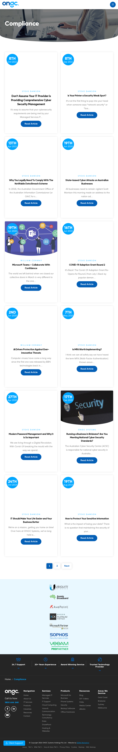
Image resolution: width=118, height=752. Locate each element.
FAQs (81, 702)
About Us (27, 699)
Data (44, 721)
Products (27, 705)
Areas (24, 747)
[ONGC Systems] (10, 4)
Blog (81, 695)
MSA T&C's (38, 747)
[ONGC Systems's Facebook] (7, 708)
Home (26, 695)
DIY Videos (84, 699)
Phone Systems (67, 701)
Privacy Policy (65, 747)
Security (64, 705)
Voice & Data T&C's (51, 747)
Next (66, 566)
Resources (28, 712)
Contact (27, 716)
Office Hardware (68, 712)
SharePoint (46, 724)
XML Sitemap (91, 747)
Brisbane (101, 701)
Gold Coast (102, 697)
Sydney (101, 704)
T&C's (30, 747)
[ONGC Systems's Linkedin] (13, 708)
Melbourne (102, 708)
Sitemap (81, 747)
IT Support (46, 701)
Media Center (85, 705)
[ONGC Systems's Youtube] (7, 715)
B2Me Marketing (83, 743)
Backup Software (68, 708)
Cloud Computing (49, 705)
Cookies (74, 747)
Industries (27, 709)
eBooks (82, 709)
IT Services (28, 702)
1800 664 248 (12, 702)
